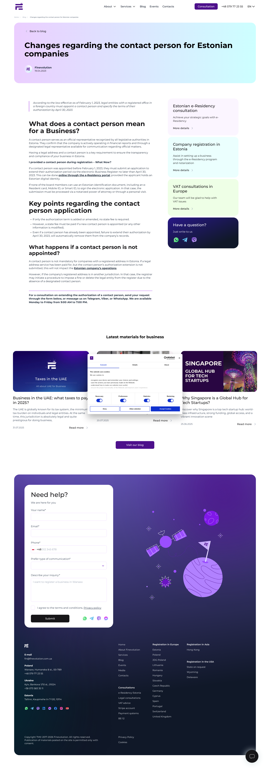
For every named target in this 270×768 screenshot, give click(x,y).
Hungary (157, 675)
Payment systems (128, 713)
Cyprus (156, 696)
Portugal (157, 706)
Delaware (192, 677)
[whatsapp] (26, 708)
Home (121, 644)
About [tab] (166, 365)
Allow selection (135, 409)
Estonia (157, 649)
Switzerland (159, 711)
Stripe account (126, 708)
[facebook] (55, 708)
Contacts (168, 6)
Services (126, 6)
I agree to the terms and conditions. (69, 607)
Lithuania (158, 665)
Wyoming (192, 672)
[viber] (38, 708)
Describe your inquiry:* (45, 575)
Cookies (122, 742)
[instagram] (61, 708)
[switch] (123, 400)
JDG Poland (159, 660)
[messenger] (50, 708)
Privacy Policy (126, 737)
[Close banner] (179, 358)
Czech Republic (161, 685)
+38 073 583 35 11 (33, 688)
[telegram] (32, 708)
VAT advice (124, 703)
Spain (156, 701)
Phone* (35, 542)
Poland (156, 654)
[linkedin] (44, 708)
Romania (158, 670)
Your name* (38, 510)
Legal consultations (129, 698)
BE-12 (121, 718)
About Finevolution (129, 649)
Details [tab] (135, 365)
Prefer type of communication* (50, 558)
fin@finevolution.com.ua (38, 658)
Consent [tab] (103, 365)
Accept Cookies (165, 409)
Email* (35, 526)
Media (121, 670)
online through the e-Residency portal (84, 175)
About (108, 6)
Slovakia (157, 680)
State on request (196, 667)
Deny (105, 409)
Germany (158, 690)
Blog (143, 6)
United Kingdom (162, 716)
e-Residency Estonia (129, 692)
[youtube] (67, 708)
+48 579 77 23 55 (232, 6)
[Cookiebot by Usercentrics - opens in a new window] (165, 358)
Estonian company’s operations (95, 268)
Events (154, 6)
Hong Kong (193, 649)
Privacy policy (92, 607)
